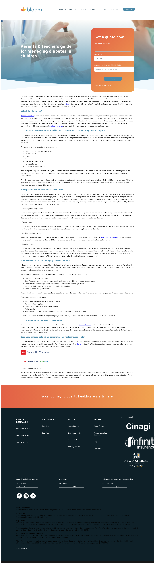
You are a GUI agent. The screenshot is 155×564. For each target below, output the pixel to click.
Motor (82, 9)
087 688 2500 (64, 483)
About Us (62, 9)
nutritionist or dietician (109, 237)
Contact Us (114, 9)
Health (71, 9)
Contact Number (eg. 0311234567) (107, 65)
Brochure (129, 9)
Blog (104, 9)
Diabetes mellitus (27, 116)
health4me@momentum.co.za (27, 487)
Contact (80, 344)
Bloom (68, 104)
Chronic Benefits (85, 325)
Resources (93, 9)
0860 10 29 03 (21, 483)
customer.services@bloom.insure (71, 487)
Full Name (98, 54)
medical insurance (56, 126)
